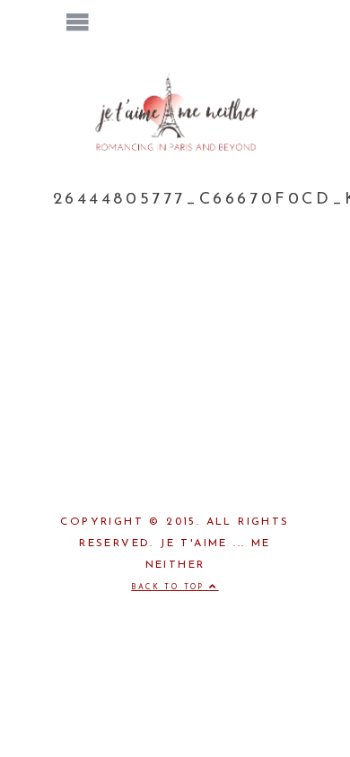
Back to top (170, 587)
